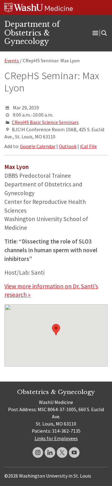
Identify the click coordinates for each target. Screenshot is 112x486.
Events (11, 60)
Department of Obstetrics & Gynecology (32, 33)
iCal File (88, 146)
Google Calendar (37, 146)
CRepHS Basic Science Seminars (45, 122)
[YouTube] (74, 452)
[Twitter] (62, 452)
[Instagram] (37, 452)
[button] (56, 329)
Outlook (68, 146)
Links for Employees (56, 438)
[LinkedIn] (49, 452)
